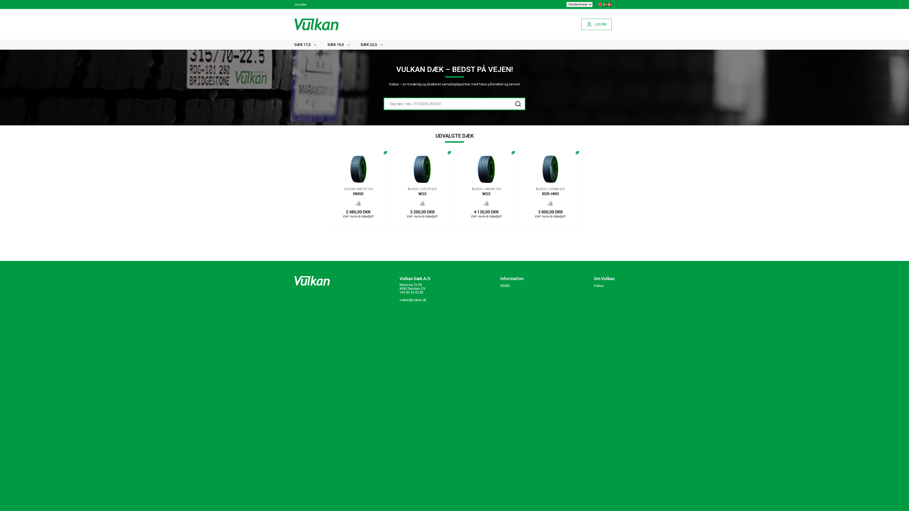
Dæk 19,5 (336, 45)
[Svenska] (605, 4)
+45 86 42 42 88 (411, 292)
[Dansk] (610, 4)
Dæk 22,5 (369, 45)
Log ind (601, 24)
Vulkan (300, 4)
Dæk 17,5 (302, 45)
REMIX (505, 286)
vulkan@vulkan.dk (413, 300)
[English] (600, 4)
